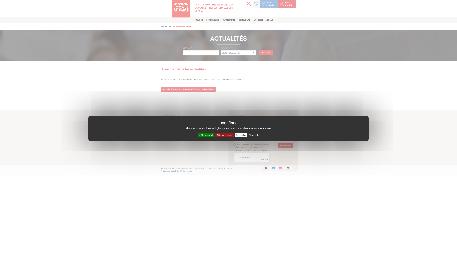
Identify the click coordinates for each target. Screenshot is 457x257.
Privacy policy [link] (254, 135)
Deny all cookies (225, 135)
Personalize (241, 135)
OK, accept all (206, 135)
